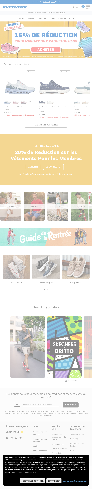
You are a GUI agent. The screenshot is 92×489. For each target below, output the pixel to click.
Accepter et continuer (32, 481)
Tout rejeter (54, 481)
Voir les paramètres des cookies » (75, 481)
